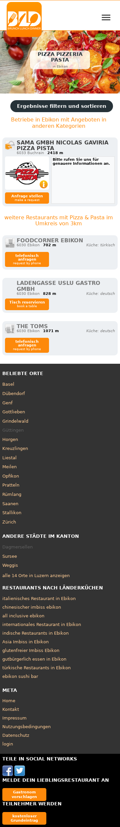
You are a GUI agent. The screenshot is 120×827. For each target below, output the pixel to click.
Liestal (9, 457)
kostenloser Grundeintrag (24, 818)
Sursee (9, 556)
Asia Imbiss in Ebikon (25, 641)
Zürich (9, 521)
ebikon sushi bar (20, 676)
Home (8, 700)
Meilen (9, 466)
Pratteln (10, 485)
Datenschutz (15, 735)
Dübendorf (13, 393)
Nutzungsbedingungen (26, 726)
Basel (8, 384)
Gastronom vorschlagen (24, 794)
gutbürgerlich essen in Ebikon (34, 659)
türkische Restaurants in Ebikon (36, 667)
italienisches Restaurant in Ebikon (39, 598)
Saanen (10, 503)
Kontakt (10, 709)
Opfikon (10, 476)
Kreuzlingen (15, 448)
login (7, 743)
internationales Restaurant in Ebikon (41, 624)
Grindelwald (15, 421)
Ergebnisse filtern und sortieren (61, 106)
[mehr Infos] (27, 173)
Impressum (14, 718)
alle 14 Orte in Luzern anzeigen (36, 575)
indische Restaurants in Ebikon (35, 633)
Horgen (10, 439)
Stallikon (11, 512)
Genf (7, 402)
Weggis (10, 565)
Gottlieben (13, 411)
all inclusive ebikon (23, 615)
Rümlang (11, 494)
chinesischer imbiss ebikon (31, 607)
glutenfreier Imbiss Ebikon (30, 650)
